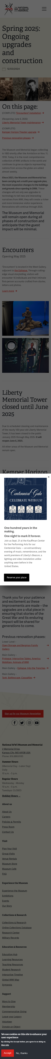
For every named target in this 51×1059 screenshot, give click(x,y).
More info (5, 1045)
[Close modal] (47, 476)
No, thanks (21, 1053)
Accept (7, 1053)
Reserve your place (16, 577)
